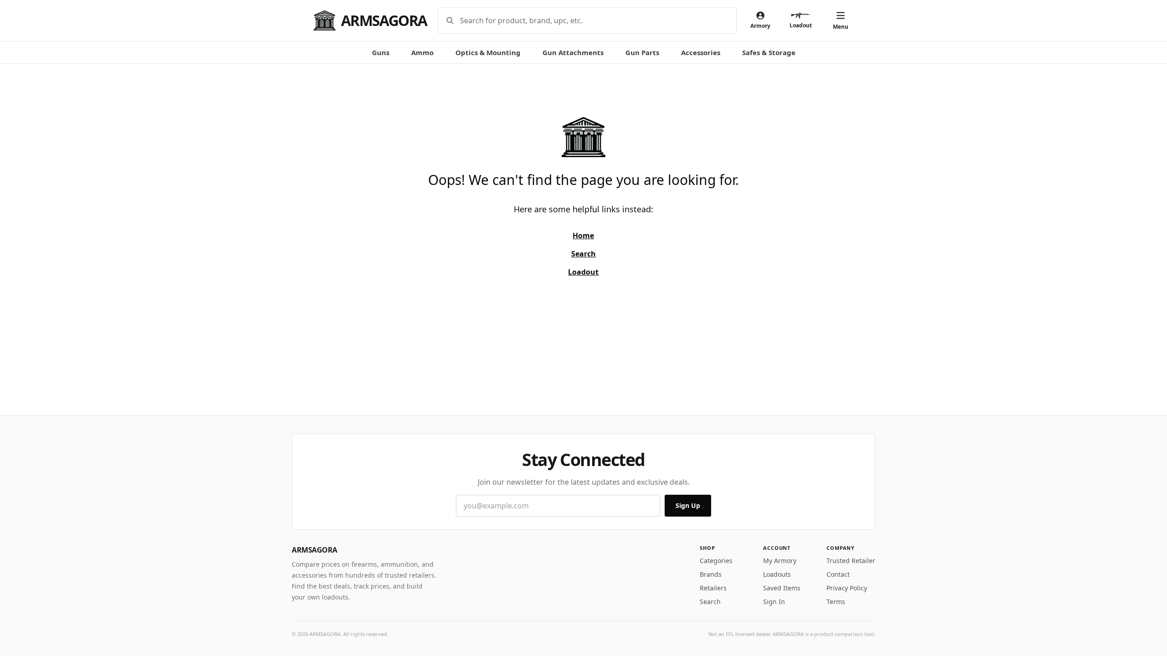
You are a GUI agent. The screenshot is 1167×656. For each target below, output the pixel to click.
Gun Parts (642, 52)
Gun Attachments (573, 52)
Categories (716, 560)
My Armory (779, 560)
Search (710, 601)
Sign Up (688, 505)
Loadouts (777, 574)
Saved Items (781, 588)
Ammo (422, 52)
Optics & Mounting (488, 52)
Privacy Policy (846, 588)
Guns (380, 52)
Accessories (700, 52)
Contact (838, 574)
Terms (835, 601)
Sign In (774, 601)
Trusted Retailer (850, 560)
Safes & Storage (768, 52)
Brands (711, 574)
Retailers (713, 588)
